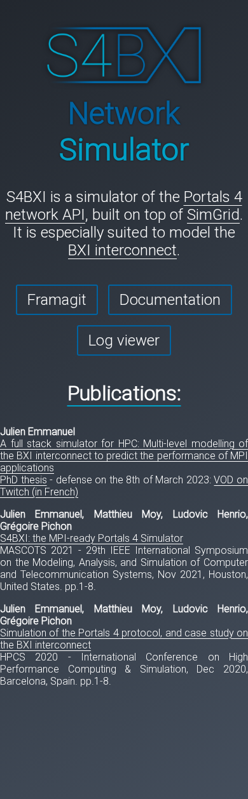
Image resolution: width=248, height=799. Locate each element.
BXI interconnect (122, 250)
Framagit (56, 300)
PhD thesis (23, 480)
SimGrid (213, 215)
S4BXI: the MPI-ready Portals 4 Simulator (91, 538)
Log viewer (124, 340)
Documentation (170, 300)
